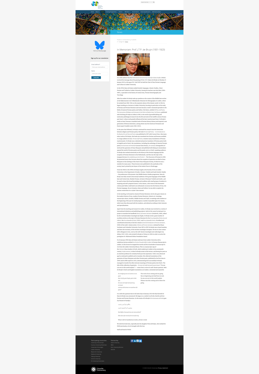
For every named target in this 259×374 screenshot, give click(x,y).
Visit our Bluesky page (99, 51)
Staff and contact (156, 12)
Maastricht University (96, 352)
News (102, 12)
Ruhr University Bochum (117, 347)
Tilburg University (95, 356)
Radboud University (96, 354)
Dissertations (135, 12)
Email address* (95, 64)
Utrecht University (95, 358)
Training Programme (111, 12)
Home (92, 12)
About (97, 12)
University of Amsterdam (97, 342)
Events (120, 12)
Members (127, 12)
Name (93, 71)
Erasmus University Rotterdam (99, 345)
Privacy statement (163, 368)
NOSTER (113, 349)
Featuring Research (145, 12)
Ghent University (115, 342)
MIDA (112, 345)
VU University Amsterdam (97, 361)
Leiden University (95, 349)
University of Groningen (97, 347)
